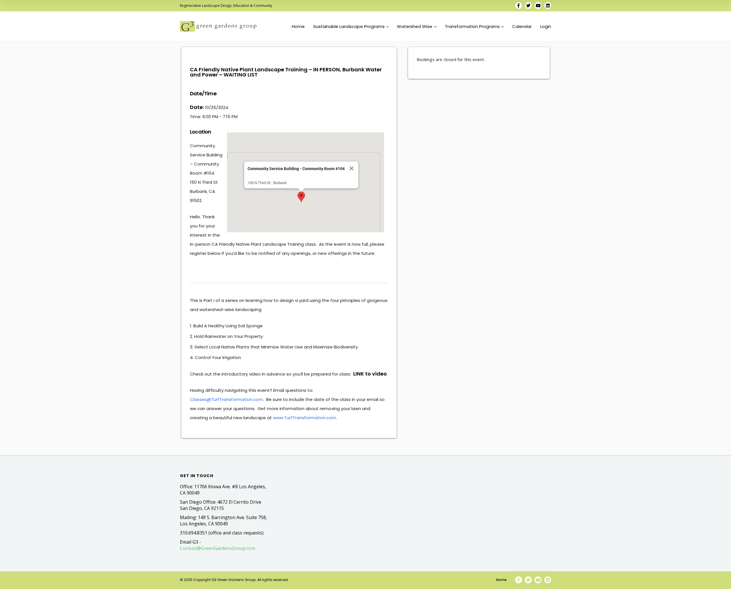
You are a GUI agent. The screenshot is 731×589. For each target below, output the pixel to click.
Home (298, 26)
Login (545, 26)
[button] (301, 196)
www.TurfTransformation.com (304, 418)
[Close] (351, 168)
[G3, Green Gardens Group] (218, 26)
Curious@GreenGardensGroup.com (217, 548)
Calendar (522, 26)
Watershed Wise (414, 26)
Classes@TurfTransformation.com (226, 399)
